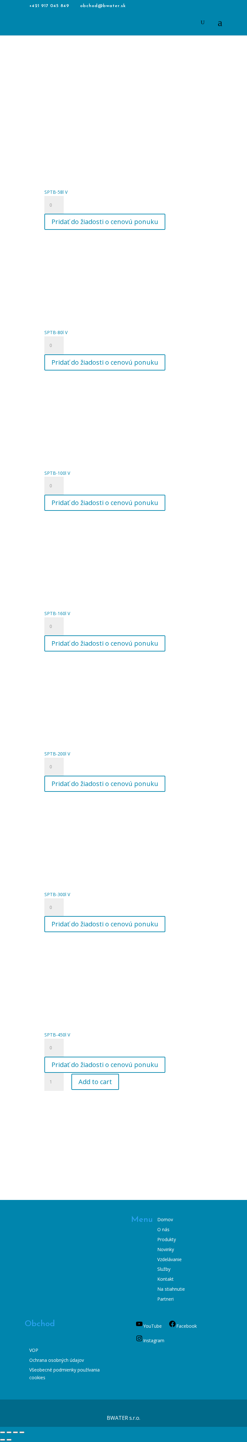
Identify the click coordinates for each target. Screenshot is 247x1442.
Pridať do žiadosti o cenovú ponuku (104, 221)
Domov (165, 1219)
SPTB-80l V (56, 332)
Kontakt (165, 1279)
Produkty (166, 1239)
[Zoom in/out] (2, 1432)
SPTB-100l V (57, 473)
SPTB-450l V (57, 1035)
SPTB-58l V (56, 192)
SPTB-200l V (57, 754)
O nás (163, 1229)
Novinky (165, 1249)
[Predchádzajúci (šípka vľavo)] (2, 1440)
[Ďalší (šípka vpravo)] (9, 1440)
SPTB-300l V (57, 894)
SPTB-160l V (57, 613)
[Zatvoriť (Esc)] (21, 1432)
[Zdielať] (15, 1432)
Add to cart (95, 1081)
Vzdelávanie (169, 1259)
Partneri (165, 1299)
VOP (33, 1350)
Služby (163, 1269)
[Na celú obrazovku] (9, 1432)
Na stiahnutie (171, 1289)
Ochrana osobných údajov (56, 1360)
